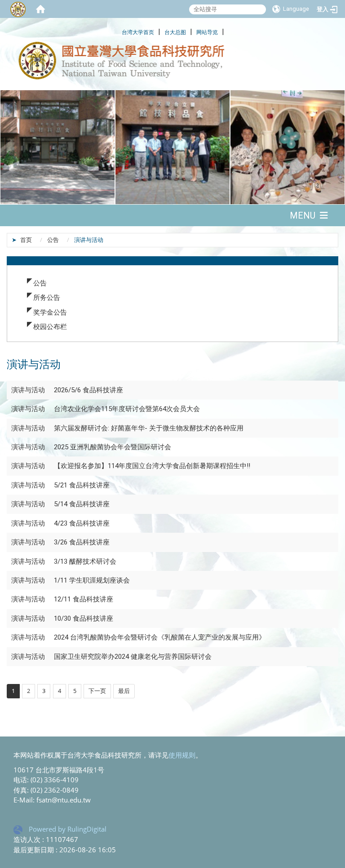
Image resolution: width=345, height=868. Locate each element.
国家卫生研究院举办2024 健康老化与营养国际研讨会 (133, 657)
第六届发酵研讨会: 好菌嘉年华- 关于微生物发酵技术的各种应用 (148, 428)
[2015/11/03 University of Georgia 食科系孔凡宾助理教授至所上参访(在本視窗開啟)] (172, 147)
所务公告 (46, 297)
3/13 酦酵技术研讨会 (85, 561)
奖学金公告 (50, 311)
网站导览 (207, 32)
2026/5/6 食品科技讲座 (88, 390)
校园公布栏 (50, 326)
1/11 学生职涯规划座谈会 (92, 580)
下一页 (97, 691)
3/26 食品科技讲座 (82, 542)
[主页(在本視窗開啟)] (172, 61)
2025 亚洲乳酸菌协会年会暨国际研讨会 (112, 447)
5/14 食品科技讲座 (82, 504)
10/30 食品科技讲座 (83, 618)
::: (117, 31)
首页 (26, 240)
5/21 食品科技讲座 (82, 485)
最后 (124, 691)
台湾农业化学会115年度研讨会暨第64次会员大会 (127, 409)
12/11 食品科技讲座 (83, 599)
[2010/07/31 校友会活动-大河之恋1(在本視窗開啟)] (287, 147)
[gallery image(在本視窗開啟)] (57, 147)
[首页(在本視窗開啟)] (40, 9)
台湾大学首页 (138, 32)
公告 (53, 240)
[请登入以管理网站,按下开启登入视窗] (18, 9)
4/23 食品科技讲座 (82, 523)
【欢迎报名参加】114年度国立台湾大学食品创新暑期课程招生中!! (152, 466)
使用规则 (181, 754)
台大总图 (175, 32)
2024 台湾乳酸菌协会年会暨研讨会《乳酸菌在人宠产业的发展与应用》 (159, 637)
